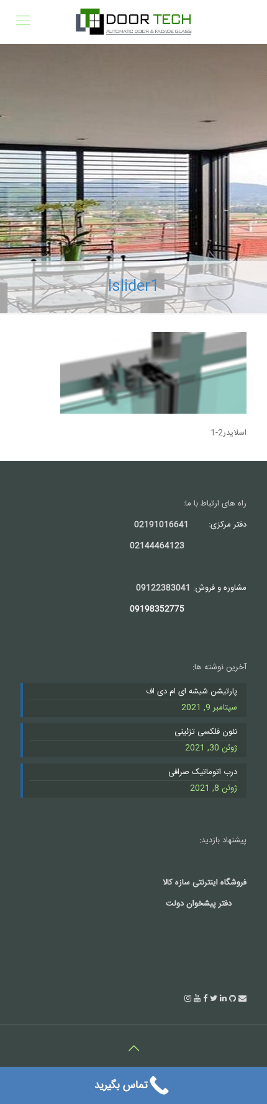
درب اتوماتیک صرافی (202, 773)
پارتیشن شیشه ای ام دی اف (191, 692)
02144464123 (157, 546)
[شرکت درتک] (133, 21)
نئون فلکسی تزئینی (205, 732)
